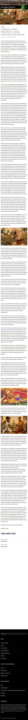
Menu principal (26, 7)
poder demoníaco (11, 514)
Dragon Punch (18, 516)
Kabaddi (6, 145)
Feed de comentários (5, 673)
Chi (24, 150)
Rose (2, 685)
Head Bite (9, 174)
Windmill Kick (4, 540)
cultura (8, 533)
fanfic (13, 533)
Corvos (14, 248)
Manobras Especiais (5, 653)
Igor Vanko (7, 46)
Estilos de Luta (4, 648)
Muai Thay (3, 51)
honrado (22, 60)
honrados (17, 154)
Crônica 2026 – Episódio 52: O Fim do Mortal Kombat (13, 690)
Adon (12, 319)
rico (10, 108)
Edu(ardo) (12, 84)
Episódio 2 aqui (4, 528)
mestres (3, 81)
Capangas (3, 695)
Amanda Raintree (9, 347)
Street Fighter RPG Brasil (8, 7)
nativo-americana (20, 347)
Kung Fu (11, 321)
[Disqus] (14, 570)
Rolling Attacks (4, 335)
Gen (15, 321)
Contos (2, 26)
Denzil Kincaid (4, 545)
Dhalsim (18, 143)
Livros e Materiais (5, 650)
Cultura (2, 645)
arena (12, 124)
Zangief (8, 60)
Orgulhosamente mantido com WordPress (9, 718)
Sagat (7, 51)
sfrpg (7, 37)
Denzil (2, 108)
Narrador (3, 655)
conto (3, 533)
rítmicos (24, 333)
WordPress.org (4, 675)
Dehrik (18, 284)
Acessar (2, 667)
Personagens (3, 658)
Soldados (3, 693)
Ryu (6, 317)
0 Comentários (12, 37)
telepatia (7, 452)
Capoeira (20, 84)
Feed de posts (4, 670)
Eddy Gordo (12, 103)
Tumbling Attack (4, 687)
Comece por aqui (4, 642)
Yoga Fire (23, 147)
